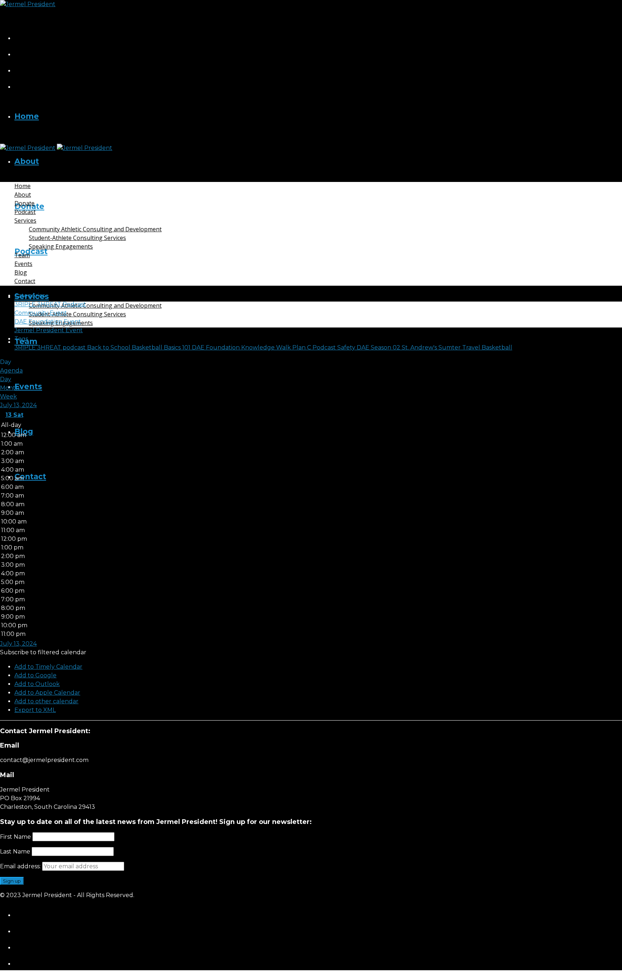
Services (25, 220)
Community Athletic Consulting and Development (95, 305)
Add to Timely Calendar (48, 666)
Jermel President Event (48, 330)
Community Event (40, 312)
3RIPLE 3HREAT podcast (50, 347)
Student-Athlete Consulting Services (77, 314)
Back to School (109, 347)
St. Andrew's (420, 347)
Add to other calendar (46, 701)
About (26, 161)
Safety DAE (354, 347)
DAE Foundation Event (47, 321)
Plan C (302, 347)
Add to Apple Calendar (47, 692)
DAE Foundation (216, 347)
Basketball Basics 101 (162, 347)
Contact (30, 476)
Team (22, 255)
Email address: (21, 866)
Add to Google (35, 675)
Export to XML (35, 710)
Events (28, 386)
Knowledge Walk (266, 347)
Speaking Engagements (61, 246)
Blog (20, 272)
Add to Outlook (37, 684)
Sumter (450, 347)
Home (26, 116)
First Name (15, 836)
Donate (24, 203)
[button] (43, 652)
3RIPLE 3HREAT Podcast (50, 304)
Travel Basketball (487, 347)
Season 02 (386, 347)
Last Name (15, 851)
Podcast (31, 251)
